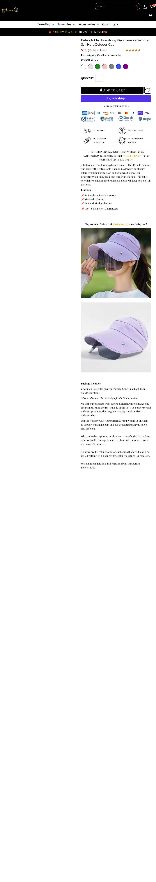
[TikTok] (99, 790)
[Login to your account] (145, 7)
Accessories (87, 24)
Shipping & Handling (18, 774)
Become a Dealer (52, 774)
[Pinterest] (98, 783)
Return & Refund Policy (19, 770)
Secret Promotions (53, 763)
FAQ (45, 770)
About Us (48, 767)
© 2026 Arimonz (14, 867)
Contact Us (12, 786)
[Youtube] (82, 790)
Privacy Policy (14, 767)
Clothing (108, 24)
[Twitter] (90, 784)
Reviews (10, 778)
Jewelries (64, 24)
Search (10, 782)
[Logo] (10, 10)
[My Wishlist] (152, 7)
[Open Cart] (150, 15)
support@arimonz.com (96, 424)
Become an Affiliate (53, 778)
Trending (44, 24)
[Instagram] (91, 790)
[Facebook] (82, 783)
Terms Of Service (15, 763)
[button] (133, 50)
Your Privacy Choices (17, 790)
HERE (91, 467)
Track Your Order (15, 759)
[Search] (137, 6)
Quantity (87, 78)
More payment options (116, 105)
